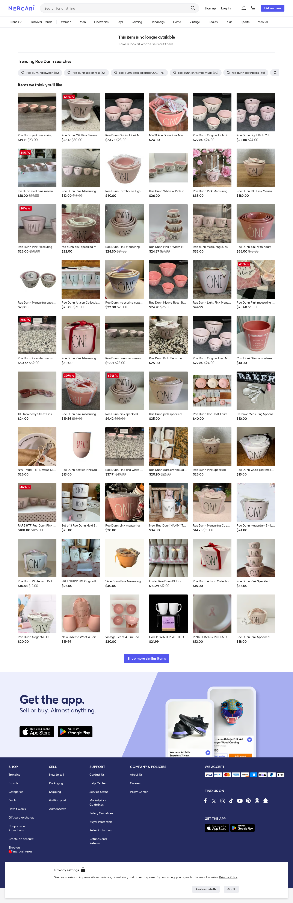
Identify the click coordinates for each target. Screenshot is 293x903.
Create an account (21, 839)
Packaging (56, 783)
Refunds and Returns (98, 841)
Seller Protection (100, 830)
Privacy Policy (228, 877)
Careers (135, 783)
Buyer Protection (100, 822)
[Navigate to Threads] (257, 800)
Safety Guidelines (101, 813)
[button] (243, 8)
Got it (231, 889)
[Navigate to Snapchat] (265, 800)
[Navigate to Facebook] (205, 800)
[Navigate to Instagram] (222, 800)
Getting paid (57, 800)
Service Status (98, 792)
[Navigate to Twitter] (214, 800)
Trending (14, 774)
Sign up (210, 8)
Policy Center (139, 792)
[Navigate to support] (209, 774)
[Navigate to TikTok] (231, 800)
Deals (12, 800)
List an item (272, 8)
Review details (206, 889)
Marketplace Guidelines (97, 802)
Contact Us (96, 774)
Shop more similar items (146, 658)
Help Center (97, 783)
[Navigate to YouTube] (240, 800)
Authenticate (57, 809)
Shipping (55, 792)
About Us (136, 774)
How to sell (56, 774)
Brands (13, 783)
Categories (16, 792)
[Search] (193, 8)
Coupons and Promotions (18, 828)
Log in (226, 8)
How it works (17, 809)
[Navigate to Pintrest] (248, 800)
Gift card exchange (21, 817)
